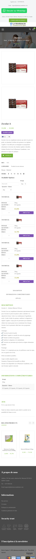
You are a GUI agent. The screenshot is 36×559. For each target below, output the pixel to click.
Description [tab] (17, 290)
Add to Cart (26, 212)
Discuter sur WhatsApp (16, 10)
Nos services (4, 501)
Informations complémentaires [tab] (18, 294)
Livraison (3, 504)
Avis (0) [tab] (18, 298)
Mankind (8, 170)
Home (5, 40)
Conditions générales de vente (9, 510)
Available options (7, 132)
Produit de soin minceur (23, 40)
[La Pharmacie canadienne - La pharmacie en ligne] (18, 24)
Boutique (12, 40)
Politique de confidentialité (8, 507)
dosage (22, 180)
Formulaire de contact (18, 20)
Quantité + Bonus (7, 186)
